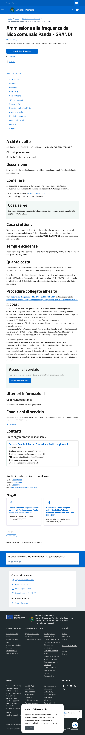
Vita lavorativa (49, 676)
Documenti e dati (12, 634)
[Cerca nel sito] (77, 10)
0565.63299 (17, 482)
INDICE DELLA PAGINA (14, 74)
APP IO (64, 713)
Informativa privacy (50, 694)
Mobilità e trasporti (50, 659)
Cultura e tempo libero (52, 642)
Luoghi (64, 651)
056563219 (17, 485)
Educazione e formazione (31, 19)
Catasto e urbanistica (51, 639)
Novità (65, 628)
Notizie (64, 634)
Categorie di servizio (34, 628)
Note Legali (48, 697)
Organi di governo (12, 639)
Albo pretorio (48, 700)
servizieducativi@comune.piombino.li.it (25, 487)
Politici (8, 642)
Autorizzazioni (49, 636)
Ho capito (30, 728)
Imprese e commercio (51, 656)
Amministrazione (13, 628)
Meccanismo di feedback (14, 724)
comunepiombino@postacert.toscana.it (20, 708)
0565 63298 (17, 480)
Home (10, 19)
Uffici (8, 636)
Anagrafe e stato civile (33, 639)
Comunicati (66, 636)
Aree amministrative (13, 645)
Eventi (64, 654)
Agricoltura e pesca (32, 634)
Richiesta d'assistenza (33, 700)
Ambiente (28, 636)
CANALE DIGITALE (36, 193)
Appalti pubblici (49, 634)
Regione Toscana (11, 3)
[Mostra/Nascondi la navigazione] (2, 9)
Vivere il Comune (69, 645)
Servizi (17, 19)
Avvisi (64, 639)
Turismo (46, 673)
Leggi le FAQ (29, 686)
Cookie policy (48, 691)
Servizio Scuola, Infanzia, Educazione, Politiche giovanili (38, 444)
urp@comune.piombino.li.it (15, 715)
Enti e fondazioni (12, 653)
